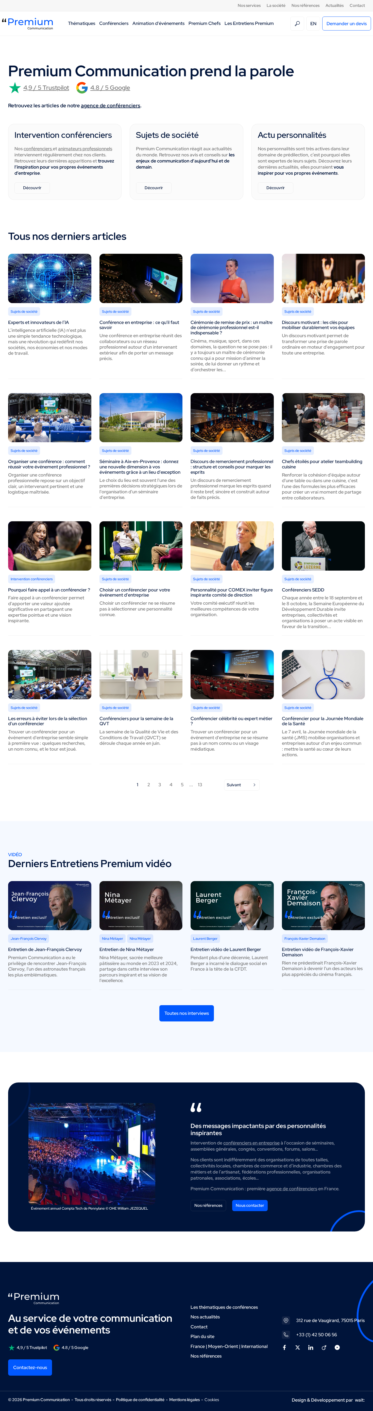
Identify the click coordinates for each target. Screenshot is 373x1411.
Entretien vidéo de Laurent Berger (226, 949)
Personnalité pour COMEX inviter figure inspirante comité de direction (232, 592)
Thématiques (81, 23)
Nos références (305, 5)
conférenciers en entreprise (251, 1143)
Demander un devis (347, 23)
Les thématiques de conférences (224, 1307)
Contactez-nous (30, 1367)
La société (276, 5)
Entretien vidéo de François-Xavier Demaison (318, 952)
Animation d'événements (158, 23)
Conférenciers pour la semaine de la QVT (136, 721)
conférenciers (38, 149)
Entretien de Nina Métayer (126, 949)
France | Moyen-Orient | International (229, 1346)
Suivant (234, 785)
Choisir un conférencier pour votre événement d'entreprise (134, 592)
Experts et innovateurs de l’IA (38, 322)
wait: (360, 1400)
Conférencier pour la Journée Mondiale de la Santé (322, 721)
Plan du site (202, 1336)
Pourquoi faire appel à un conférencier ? (49, 590)
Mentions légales (184, 1399)
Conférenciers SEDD (303, 590)
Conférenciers (113, 23)
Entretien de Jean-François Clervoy (45, 949)
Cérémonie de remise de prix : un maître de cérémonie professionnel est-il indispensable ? (232, 327)
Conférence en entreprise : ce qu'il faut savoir (139, 325)
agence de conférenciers (110, 105)
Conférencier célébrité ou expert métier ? (232, 721)
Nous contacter (250, 1205)
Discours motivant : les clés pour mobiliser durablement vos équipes (318, 325)
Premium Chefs (205, 23)
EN (313, 23)
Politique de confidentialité (140, 1399)
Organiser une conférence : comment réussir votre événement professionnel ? (49, 464)
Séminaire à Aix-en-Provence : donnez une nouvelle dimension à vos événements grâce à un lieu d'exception (139, 466)
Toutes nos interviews (186, 1013)
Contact (357, 5)
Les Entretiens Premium (249, 23)
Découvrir (32, 187)
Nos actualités (205, 1317)
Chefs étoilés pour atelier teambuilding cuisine (322, 464)
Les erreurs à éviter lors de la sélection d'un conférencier (47, 721)
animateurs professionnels (85, 149)
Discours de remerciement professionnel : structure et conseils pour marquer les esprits (232, 466)
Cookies (212, 1399)
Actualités (335, 5)
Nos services (249, 5)
